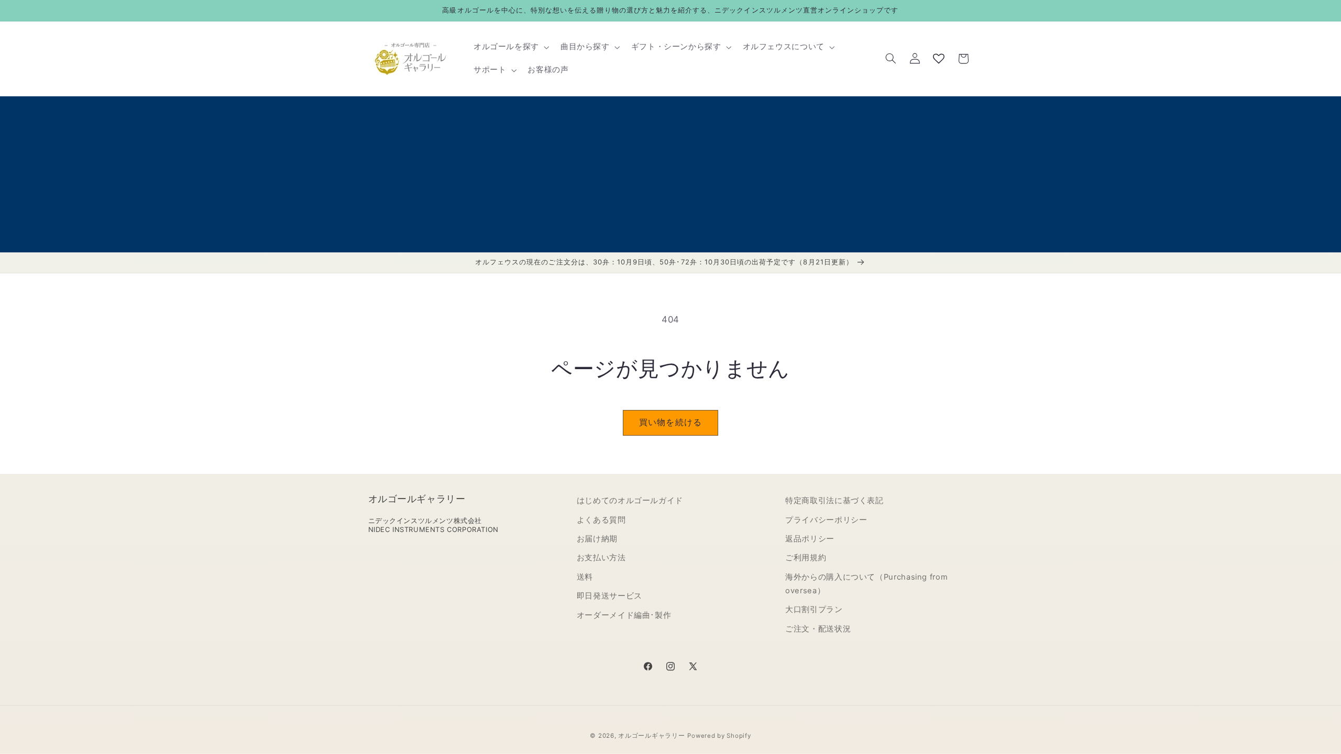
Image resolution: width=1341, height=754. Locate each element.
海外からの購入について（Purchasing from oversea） (866, 583)
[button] (510, 47)
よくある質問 (601, 520)
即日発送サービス (609, 596)
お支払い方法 (601, 557)
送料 (585, 577)
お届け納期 (597, 539)
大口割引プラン (813, 609)
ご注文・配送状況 (818, 629)
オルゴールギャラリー (651, 735)
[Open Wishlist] (939, 59)
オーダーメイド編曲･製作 (624, 615)
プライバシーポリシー (826, 520)
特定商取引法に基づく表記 (834, 500)
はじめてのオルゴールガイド (630, 500)
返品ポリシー (809, 539)
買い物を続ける (670, 422)
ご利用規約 (805, 557)
